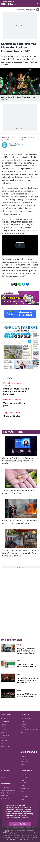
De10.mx (23, 777)
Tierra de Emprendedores (7, 797)
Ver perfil (13, 146)
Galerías (4, 774)
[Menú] (37, 3)
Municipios (5, 735)
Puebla (23, 724)
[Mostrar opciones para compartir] (37, 9)
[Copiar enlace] (27, 284)
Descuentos (24, 797)
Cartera (4, 729)
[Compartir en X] (15, 284)
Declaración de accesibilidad (23, 827)
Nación (3, 724)
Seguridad (5, 721)
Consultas (24, 799)
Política (4, 727)
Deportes (4, 738)
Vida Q (3, 139)
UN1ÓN (23, 785)
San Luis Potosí (26, 718)
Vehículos (24, 762)
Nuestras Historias (8, 790)
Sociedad (4, 718)
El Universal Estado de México (29, 731)
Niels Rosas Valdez (12, 399)
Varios (22, 764)
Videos (3, 777)
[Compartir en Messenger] (23, 284)
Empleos (23, 759)
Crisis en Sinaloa (11, 416)
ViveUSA (23, 783)
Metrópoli (4, 732)
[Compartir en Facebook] (12, 284)
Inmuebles (24, 756)
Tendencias (5, 746)
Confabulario (25, 788)
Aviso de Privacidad (21, 818)
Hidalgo (23, 727)
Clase (22, 780)
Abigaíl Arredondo (11, 412)
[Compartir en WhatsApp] (19, 284)
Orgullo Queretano (8, 793)
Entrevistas (5, 787)
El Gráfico (24, 774)
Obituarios (24, 794)
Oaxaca (23, 721)
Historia (8, 827)
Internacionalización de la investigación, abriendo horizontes (16, 391)
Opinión (8, 378)
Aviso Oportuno (26, 791)
